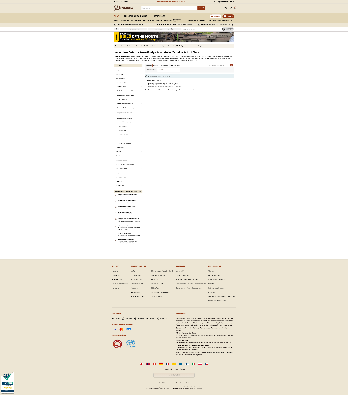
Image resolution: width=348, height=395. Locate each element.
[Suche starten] (201, 8)
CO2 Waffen (155, 288)
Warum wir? (180, 271)
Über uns (211, 271)
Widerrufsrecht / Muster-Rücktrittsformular (191, 284)
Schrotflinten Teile (148, 20)
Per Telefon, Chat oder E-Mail (125, 202)
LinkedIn (152, 319)
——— (231, 20)
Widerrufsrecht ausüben (216, 279)
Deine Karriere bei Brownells (160, 292)
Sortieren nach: (151, 70)
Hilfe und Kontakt (122, 2)
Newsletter (115, 288)
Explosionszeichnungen (136, 16)
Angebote (230, 16)
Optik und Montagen (214, 20)
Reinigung (225, 20)
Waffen (116, 20)
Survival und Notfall (157, 284)
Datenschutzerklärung (216, 288)
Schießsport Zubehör (177, 20)
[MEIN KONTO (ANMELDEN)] (226, 8)
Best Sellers (116, 275)
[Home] (116, 29)
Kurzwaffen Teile (136, 20)
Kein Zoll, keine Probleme (124, 208)
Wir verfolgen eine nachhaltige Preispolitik (129, 235)
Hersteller (159, 16)
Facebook (140, 319)
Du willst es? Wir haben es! (125, 196)
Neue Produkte (117, 279)
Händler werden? (214, 275)
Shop (116, 16)
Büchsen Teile (124, 20)
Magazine (159, 20)
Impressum (212, 292)
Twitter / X (163, 319)
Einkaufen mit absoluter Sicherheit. (127, 214)
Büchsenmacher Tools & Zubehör (197, 20)
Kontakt (211, 284)
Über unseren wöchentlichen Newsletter (129, 221)
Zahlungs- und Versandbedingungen (189, 288)
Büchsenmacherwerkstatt (217, 301)
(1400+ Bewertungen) (179, 24)
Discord (117, 318)
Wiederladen (168, 20)
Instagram (128, 319)
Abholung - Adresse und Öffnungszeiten (222, 296)
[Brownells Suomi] (187, 364)
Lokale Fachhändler (182, 275)
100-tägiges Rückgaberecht (224, 2)
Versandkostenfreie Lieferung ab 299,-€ (171, 2)
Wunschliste (231, 8)
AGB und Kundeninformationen (187, 279)
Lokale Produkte (156, 296)
